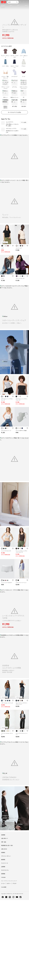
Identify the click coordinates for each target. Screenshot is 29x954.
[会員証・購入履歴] (20, 2)
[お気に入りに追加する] (12, 245)
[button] (7, 234)
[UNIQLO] (3, 2)
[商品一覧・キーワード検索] (27, 2)
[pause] (27, 352)
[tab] (3, 6)
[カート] (23, 2)
